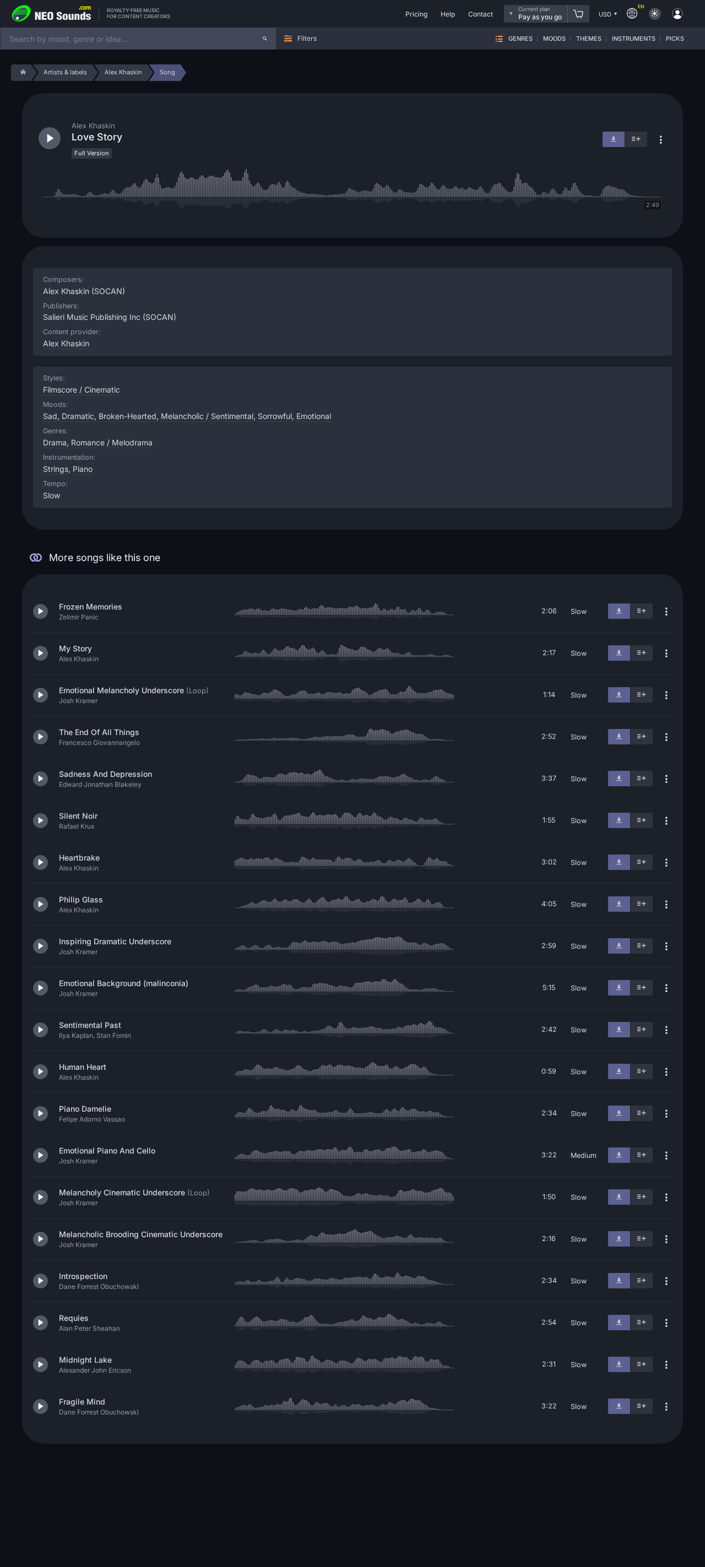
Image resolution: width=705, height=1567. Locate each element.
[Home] (21, 72)
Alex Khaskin (66, 343)
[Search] (265, 39)
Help (448, 14)
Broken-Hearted (127, 416)
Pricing (416, 14)
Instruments (633, 39)
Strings (55, 469)
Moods (554, 39)
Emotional (313, 416)
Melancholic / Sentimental (207, 416)
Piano (83, 469)
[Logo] (52, 13)
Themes (588, 39)
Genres (520, 39)
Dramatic (78, 416)
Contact (480, 14)
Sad (50, 416)
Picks (675, 39)
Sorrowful (275, 416)
